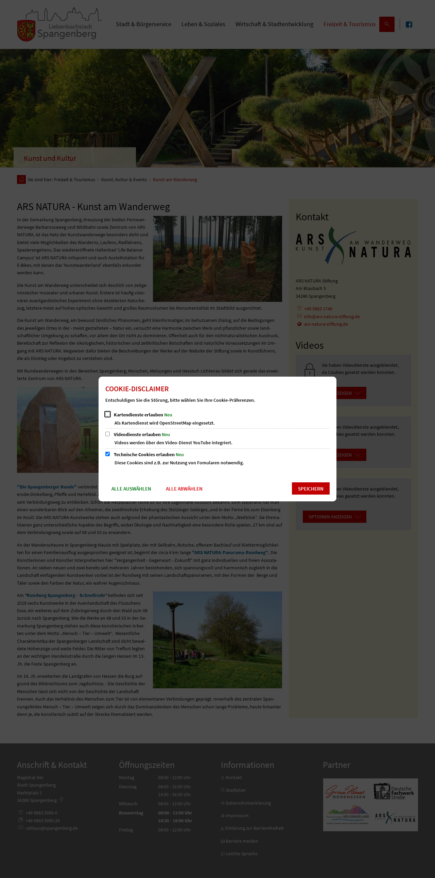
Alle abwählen (184, 488)
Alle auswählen (131, 488)
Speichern (311, 488)
